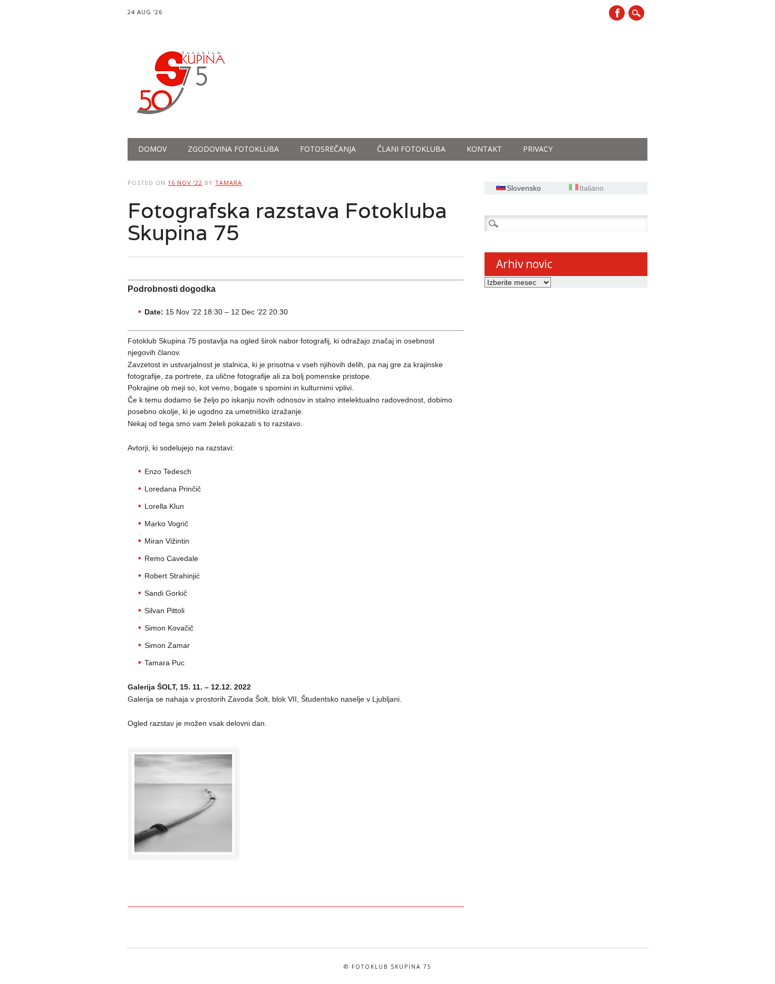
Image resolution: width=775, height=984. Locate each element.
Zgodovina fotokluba (233, 149)
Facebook (617, 13)
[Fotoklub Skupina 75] (180, 116)
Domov (152, 149)
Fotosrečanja (328, 149)
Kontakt (484, 149)
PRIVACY (538, 149)
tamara (228, 182)
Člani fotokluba (411, 149)
